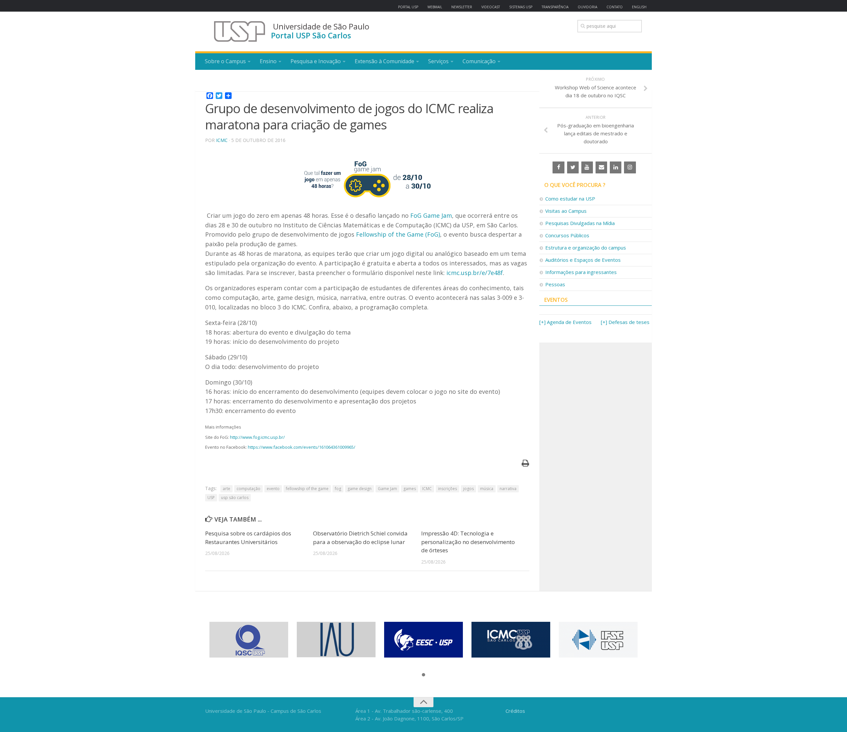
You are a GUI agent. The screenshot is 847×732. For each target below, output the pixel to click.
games (409, 488)
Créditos (515, 711)
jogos (468, 488)
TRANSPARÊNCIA (555, 7)
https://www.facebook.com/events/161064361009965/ (301, 447)
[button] (423, 675)
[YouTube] (587, 167)
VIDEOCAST (490, 7)
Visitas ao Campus (566, 210)
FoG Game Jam (431, 215)
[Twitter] (573, 167)
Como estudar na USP (570, 198)
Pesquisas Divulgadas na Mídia (580, 223)
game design (359, 488)
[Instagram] (630, 167)
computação (248, 488)
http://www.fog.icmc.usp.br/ (257, 437)
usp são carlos (234, 497)
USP (211, 497)
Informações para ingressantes (581, 272)
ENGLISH (639, 7)
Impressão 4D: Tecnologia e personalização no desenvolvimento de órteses (468, 541)
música (486, 488)
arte (226, 488)
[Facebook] (558, 167)
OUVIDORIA (587, 7)
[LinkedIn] (615, 167)
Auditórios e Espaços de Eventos (583, 259)
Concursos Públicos (567, 235)
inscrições (447, 488)
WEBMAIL (434, 7)
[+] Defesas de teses (625, 322)
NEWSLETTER (461, 7)
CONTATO (614, 7)
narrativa (508, 488)
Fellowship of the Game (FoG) (398, 234)
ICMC (222, 140)
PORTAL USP (408, 7)
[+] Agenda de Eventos (565, 322)
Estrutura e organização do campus (585, 247)
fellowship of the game (307, 488)
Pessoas (555, 284)
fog (338, 488)
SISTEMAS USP (520, 7)
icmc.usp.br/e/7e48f (474, 273)
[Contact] (601, 167)
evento (273, 488)
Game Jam (387, 488)
